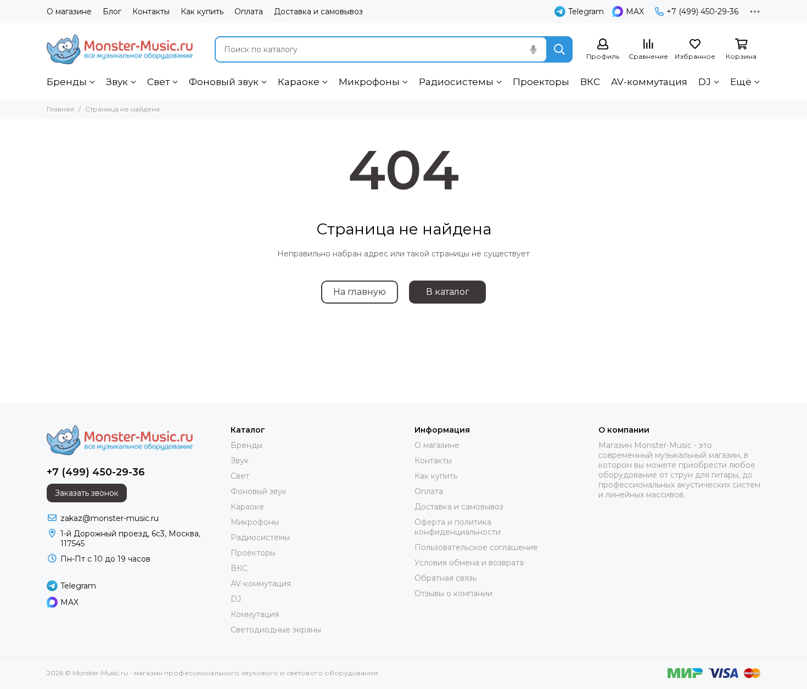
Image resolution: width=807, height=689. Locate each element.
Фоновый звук (224, 81)
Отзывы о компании (453, 593)
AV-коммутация (649, 81)
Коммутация (255, 614)
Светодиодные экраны (276, 630)
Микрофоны (369, 81)
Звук (117, 81)
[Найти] (559, 49)
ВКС (590, 81)
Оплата (248, 11)
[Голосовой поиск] (533, 49)
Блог (112, 11)
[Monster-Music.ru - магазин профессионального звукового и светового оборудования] (120, 49)
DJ (704, 81)
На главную (359, 292)
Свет (158, 81)
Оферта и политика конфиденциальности (457, 527)
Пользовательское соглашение (476, 547)
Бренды (67, 81)
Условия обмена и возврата (469, 563)
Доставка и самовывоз (318, 11)
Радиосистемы (456, 81)
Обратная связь (445, 578)
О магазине (69, 11)
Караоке (299, 81)
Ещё (741, 81)
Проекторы (541, 81)
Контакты (151, 11)
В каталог (447, 292)
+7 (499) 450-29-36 (702, 11)
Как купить (202, 11)
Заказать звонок (87, 493)
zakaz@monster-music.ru (109, 518)
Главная (60, 109)
